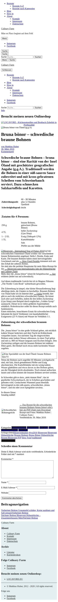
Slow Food (27, 437)
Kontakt (16, 19)
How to (10, 13)
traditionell (37, 437)
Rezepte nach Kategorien (23, 8)
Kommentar (7, 459)
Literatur (10, 552)
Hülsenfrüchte (47, 435)
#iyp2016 (33, 432)
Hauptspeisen (33, 427)
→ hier (52, 274)
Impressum (17, 21)
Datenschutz (17, 24)
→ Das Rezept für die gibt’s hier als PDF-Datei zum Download (36, 407)
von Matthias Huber (10, 146)
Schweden (23, 430)
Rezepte (10, 3)
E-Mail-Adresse (9, 487)
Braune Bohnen (21, 435)
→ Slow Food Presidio (29, 261)
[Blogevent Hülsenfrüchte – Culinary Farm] (22, 251)
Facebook (11, 46)
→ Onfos (38, 293)
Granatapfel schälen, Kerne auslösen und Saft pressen (27, 511)
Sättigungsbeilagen (9, 430)
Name (4, 482)
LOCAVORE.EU (15, 579)
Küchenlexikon (13, 555)
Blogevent (42, 432)
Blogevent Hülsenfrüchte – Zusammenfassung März (21, 516)
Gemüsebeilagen (19, 427)
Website (4, 493)
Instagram (11, 43)
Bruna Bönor (35, 435)
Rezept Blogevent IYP (11, 437)
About (9, 16)
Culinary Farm (7, 28)
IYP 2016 (43, 427)
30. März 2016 (7, 149)
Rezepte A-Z (18, 6)
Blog (9, 11)
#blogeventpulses (20, 432)
